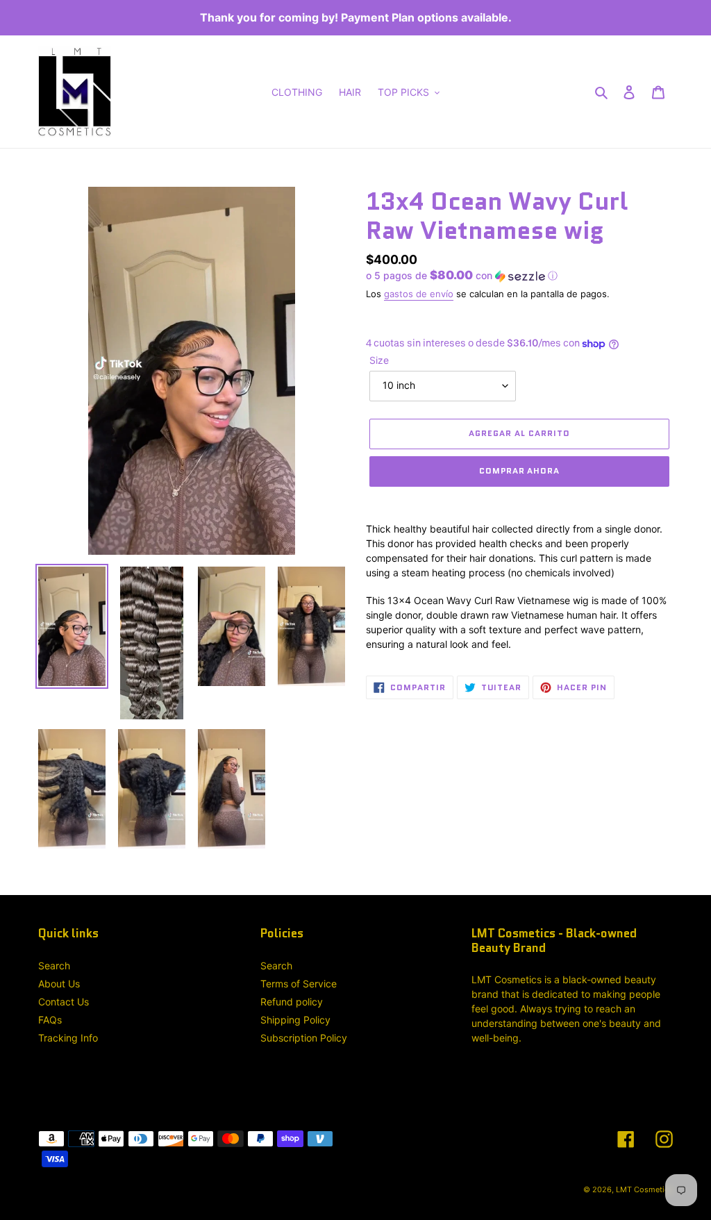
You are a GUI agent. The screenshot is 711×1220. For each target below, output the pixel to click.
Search (54, 965)
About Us (59, 983)
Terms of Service (298, 983)
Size (379, 360)
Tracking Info (68, 1038)
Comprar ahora (519, 470)
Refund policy (291, 1002)
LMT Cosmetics (644, 1189)
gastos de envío (418, 293)
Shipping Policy (295, 1020)
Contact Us (63, 1002)
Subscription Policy (303, 1038)
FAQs (50, 1020)
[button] (462, 276)
